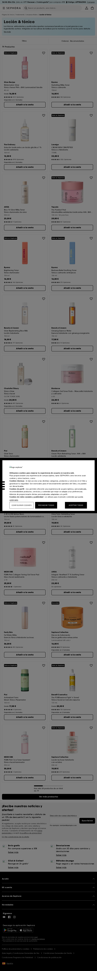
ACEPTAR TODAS (76, 505)
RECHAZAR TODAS (46, 505)
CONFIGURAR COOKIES (21, 505)
